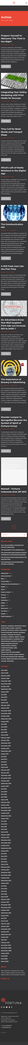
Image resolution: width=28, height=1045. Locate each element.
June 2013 (4, 888)
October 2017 (5, 748)
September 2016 (6, 783)
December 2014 (6, 840)
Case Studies (5, 581)
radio (15, 647)
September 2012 (6, 913)
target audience (19, 654)
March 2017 (4, 767)
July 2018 (4, 724)
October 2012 (5, 910)
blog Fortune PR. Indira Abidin (10, 652)
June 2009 (4, 956)
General (13, 494)
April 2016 (4, 797)
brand (24, 626)
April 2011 (4, 940)
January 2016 (5, 805)
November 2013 (6, 875)
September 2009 (6, 950)
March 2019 (4, 702)
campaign (22, 632)
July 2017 (4, 756)
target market (5, 645)
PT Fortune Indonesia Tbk (9, 656)
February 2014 (5, 867)
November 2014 (6, 843)
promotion (4, 637)
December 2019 (6, 681)
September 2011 (6, 934)
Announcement (6, 576)
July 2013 (4, 886)
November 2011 (6, 929)
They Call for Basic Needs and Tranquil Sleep (11, 132)
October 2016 (5, 781)
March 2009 (4, 961)
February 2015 (5, 834)
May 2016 (4, 794)
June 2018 (4, 727)
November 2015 (6, 810)
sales (22, 639)
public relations (6, 650)
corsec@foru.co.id (6, 1027)
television (21, 656)
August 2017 (5, 754)
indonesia (11, 634)
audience (11, 637)
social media (5, 628)
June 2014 (4, 856)
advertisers (10, 661)
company (4, 634)
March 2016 (4, 799)
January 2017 (5, 772)
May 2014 (4, 859)
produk (11, 654)
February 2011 (5, 942)
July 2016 (4, 789)
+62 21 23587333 (7, 1025)
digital (17, 637)
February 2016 (5, 802)
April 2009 (4, 958)
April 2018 (4, 732)
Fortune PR (4, 654)
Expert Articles (5, 592)
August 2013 (5, 883)
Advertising (14, 331)
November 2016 (6, 778)
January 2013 (5, 902)
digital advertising (12, 658)
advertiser (14, 641)
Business (4, 626)
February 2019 (5, 705)
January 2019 (5, 708)
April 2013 (4, 894)
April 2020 (4, 670)
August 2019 (5, 692)
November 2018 (6, 713)
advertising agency (7, 639)
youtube (3, 661)
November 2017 (6, 745)
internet (15, 632)
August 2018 (5, 721)
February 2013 (5, 899)
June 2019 (4, 697)
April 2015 (4, 829)
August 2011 (4, 937)
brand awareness (6, 643)
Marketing (14, 101)
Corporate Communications (10, 584)
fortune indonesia (6, 632)
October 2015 (5, 813)
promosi (15, 643)
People (3, 613)
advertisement (5, 641)
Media (3, 603)
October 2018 (5, 716)
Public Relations (6, 616)
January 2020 (5, 678)
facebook (4, 630)
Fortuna (3, 595)
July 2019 (4, 694)
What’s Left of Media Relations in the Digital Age (13, 170)
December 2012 (6, 904)
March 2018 (4, 735)
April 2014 (4, 861)
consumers (23, 630)
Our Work (4, 611)
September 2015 (6, 816)
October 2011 (5, 931)
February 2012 (5, 923)
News (12, 44)
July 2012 (4, 918)
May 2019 (4, 700)
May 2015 (4, 826)
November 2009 (6, 948)
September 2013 (6, 880)
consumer (11, 630)
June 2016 (4, 791)
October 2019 (5, 686)
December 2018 (6, 710)
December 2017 (6, 743)
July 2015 (4, 821)
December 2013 (6, 872)
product (12, 628)
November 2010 (6, 945)
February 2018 (5, 737)
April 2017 (4, 764)
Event (3, 589)
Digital (3, 586)
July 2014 (4, 853)
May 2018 (4, 729)
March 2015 (4, 832)
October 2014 (5, 845)
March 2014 (4, 864)
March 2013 (4, 896)
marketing (10, 626)
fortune (3, 658)
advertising (18, 626)
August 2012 (5, 915)
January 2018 (5, 740)
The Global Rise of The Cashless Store (13, 550)
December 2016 (6, 775)
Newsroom (4, 608)
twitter (16, 630)
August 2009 (5, 953)
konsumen (17, 634)
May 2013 (4, 891)
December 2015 (6, 807)
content (20, 641)
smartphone (22, 658)
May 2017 (4, 762)
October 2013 (5, 878)
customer (18, 628)
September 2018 (6, 719)
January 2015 (5, 837)
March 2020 (4, 673)
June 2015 (4, 824)
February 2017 (5, 770)
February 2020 (5, 675)
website (21, 637)
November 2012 (6, 907)
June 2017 (4, 759)
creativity (13, 645)
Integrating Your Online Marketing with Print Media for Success (14, 95)
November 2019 (6, 683)
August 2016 (5, 786)
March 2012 (4, 921)
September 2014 (6, 848)
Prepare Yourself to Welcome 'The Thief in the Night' (13, 38)
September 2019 (6, 689)
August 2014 (5, 851)
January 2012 (5, 926)
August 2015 (5, 818)
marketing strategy (7, 647)
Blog (2, 578)
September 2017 (6, 751)
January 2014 (5, 869)
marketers (17, 639)
